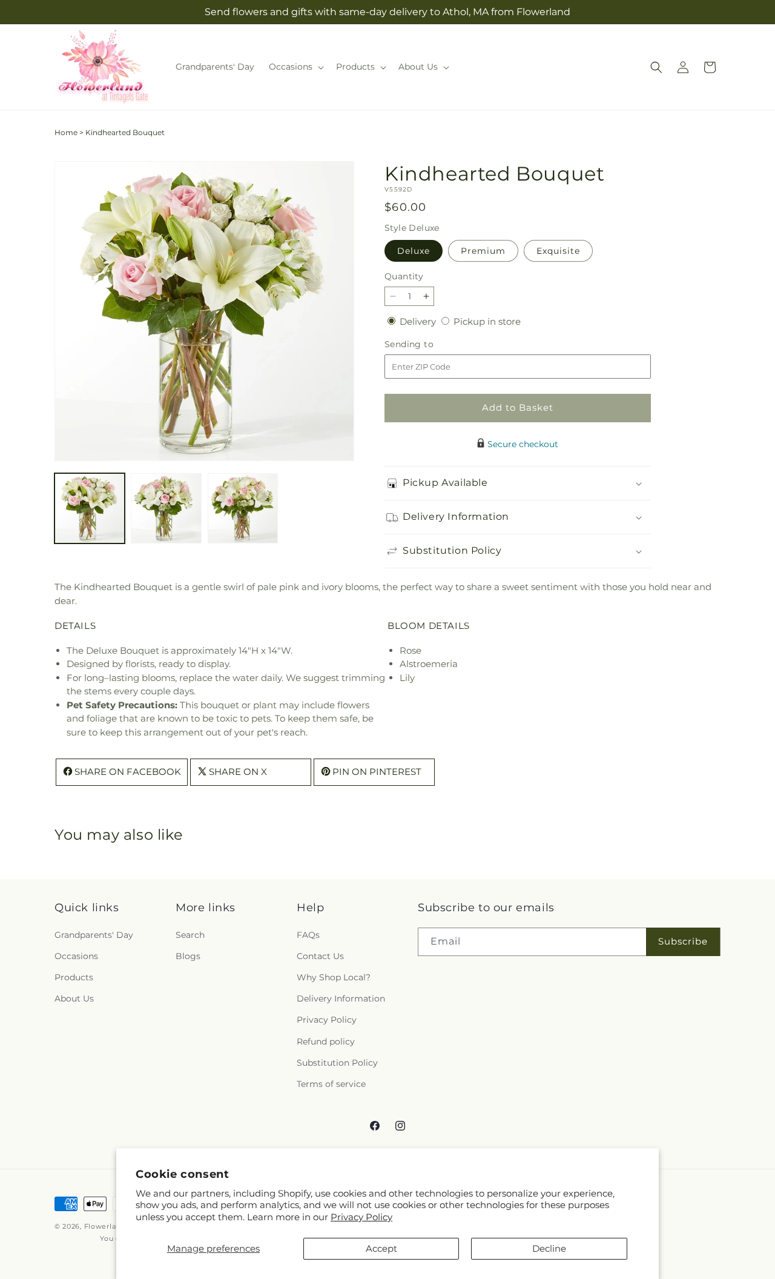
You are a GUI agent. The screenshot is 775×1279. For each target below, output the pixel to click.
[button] (295, 66)
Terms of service (331, 1083)
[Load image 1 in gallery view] (89, 508)
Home (66, 132)
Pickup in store (487, 321)
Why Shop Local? (334, 977)
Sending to (427, 344)
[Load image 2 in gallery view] (166, 508)
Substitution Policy (337, 1062)
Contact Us (320, 956)
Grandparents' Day (93, 934)
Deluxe (413, 250)
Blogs (188, 956)
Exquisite (558, 250)
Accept (381, 1248)
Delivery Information (341, 998)
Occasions (76, 956)
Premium (483, 250)
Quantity (403, 276)
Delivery (419, 321)
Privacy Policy (361, 1217)
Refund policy (326, 1040)
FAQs (308, 934)
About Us (74, 998)
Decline (549, 1248)
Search (190, 934)
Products (73, 977)
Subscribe (683, 941)
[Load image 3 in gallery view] (243, 508)
